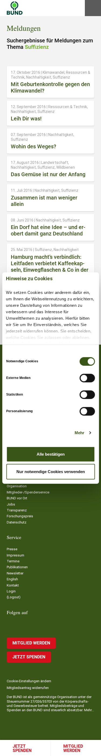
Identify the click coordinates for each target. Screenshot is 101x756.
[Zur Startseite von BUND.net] (15, 8)
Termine (13, 561)
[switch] (87, 378)
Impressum (15, 555)
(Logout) (13, 597)
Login (11, 591)
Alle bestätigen (51, 454)
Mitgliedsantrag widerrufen (28, 688)
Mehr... (89, 710)
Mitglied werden (31, 643)
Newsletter (15, 573)
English (12, 579)
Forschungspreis (20, 516)
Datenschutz (16, 522)
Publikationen (17, 567)
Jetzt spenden (22, 748)
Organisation (17, 486)
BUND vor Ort (17, 498)
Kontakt (13, 585)
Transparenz (17, 510)
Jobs (11, 504)
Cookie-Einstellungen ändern (29, 681)
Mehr (79, 432)
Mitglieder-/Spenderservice (28, 492)
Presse (12, 549)
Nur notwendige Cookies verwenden (50, 471)
